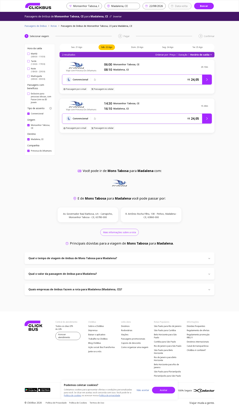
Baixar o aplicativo (96, 334)
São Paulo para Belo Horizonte (163, 351)
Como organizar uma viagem (134, 347)
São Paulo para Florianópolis (167, 371)
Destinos (125, 326)
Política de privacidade (109, 395)
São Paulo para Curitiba (165, 330)
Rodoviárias (126, 330)
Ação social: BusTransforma (101, 347)
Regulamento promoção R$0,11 (198, 336)
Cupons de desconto (131, 343)
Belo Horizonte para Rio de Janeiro (166, 366)
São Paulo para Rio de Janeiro (167, 326)
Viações (124, 334)
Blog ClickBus (94, 343)
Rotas (54, 25)
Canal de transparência (197, 346)
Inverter (117, 16)
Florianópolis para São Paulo (167, 375)
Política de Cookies (78, 402)
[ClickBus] (38, 6)
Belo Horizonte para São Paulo (165, 336)
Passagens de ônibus (36, 25)
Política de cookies (72, 395)
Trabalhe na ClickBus (98, 338)
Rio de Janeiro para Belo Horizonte (165, 359)
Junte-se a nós (94, 351)
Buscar (204, 5)
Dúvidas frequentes (196, 326)
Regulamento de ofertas (198, 330)
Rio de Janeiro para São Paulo (167, 346)
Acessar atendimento (64, 336)
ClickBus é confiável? (196, 350)
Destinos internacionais (198, 341)
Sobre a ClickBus (96, 326)
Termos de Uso (97, 402)
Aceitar (163, 390)
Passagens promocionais (133, 338)
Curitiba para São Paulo (165, 341)
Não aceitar (143, 390)
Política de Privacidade (56, 402)
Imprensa (92, 330)
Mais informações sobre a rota (119, 232)
